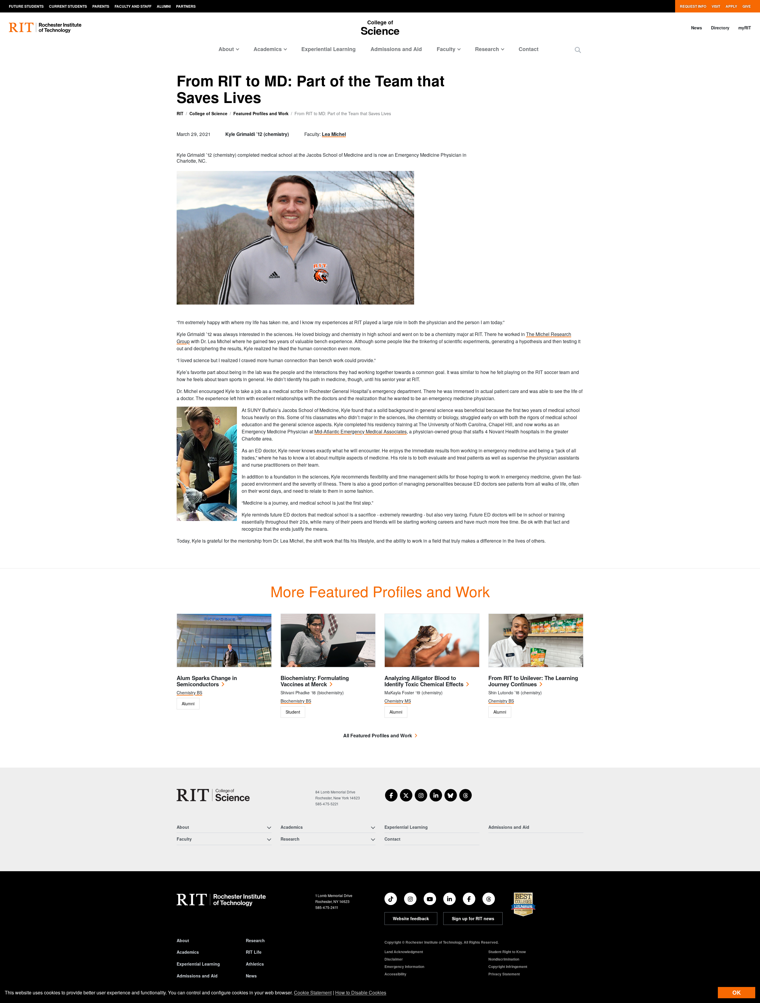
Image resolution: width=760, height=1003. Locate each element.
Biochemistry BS (296, 701)
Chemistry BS (189, 692)
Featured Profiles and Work (261, 113)
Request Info (693, 6)
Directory (720, 28)
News (696, 28)
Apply (731, 6)
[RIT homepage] (45, 28)
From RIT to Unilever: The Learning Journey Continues (533, 681)
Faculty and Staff (133, 6)
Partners (186, 6)
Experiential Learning (328, 49)
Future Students (26, 6)
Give (746, 6)
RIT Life (254, 952)
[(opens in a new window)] (391, 795)
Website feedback (411, 918)
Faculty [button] (446, 49)
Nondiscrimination (503, 959)
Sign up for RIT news (473, 918)
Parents (100, 6)
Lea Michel (334, 134)
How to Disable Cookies (360, 992)
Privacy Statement (504, 974)
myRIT (744, 28)
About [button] (226, 49)
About (183, 940)
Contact (529, 49)
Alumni (164, 6)
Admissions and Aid (396, 49)
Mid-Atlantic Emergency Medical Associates (360, 431)
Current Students (68, 6)
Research (255, 940)
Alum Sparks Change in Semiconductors (207, 681)
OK (736, 992)
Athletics (255, 964)
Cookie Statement (313, 992)
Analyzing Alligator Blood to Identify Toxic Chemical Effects (423, 681)
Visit (716, 6)
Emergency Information (404, 966)
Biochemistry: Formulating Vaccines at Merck (315, 681)
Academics (188, 952)
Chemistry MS (397, 701)
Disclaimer (393, 959)
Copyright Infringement (507, 966)
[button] (577, 50)
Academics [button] (268, 49)
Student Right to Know (507, 951)
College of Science (208, 113)
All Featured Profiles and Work (377, 735)
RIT (180, 113)
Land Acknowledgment (403, 951)
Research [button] (487, 49)
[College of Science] (213, 795)
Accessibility (395, 974)
